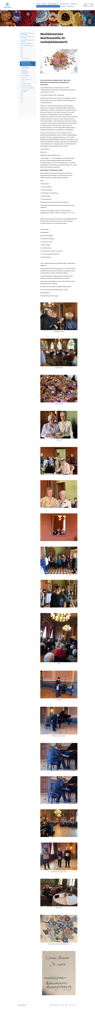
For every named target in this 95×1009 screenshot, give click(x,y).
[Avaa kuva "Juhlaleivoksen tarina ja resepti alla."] (58, 61)
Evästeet (62, 1005)
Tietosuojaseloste (54, 1005)
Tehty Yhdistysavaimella (73, 1005)
